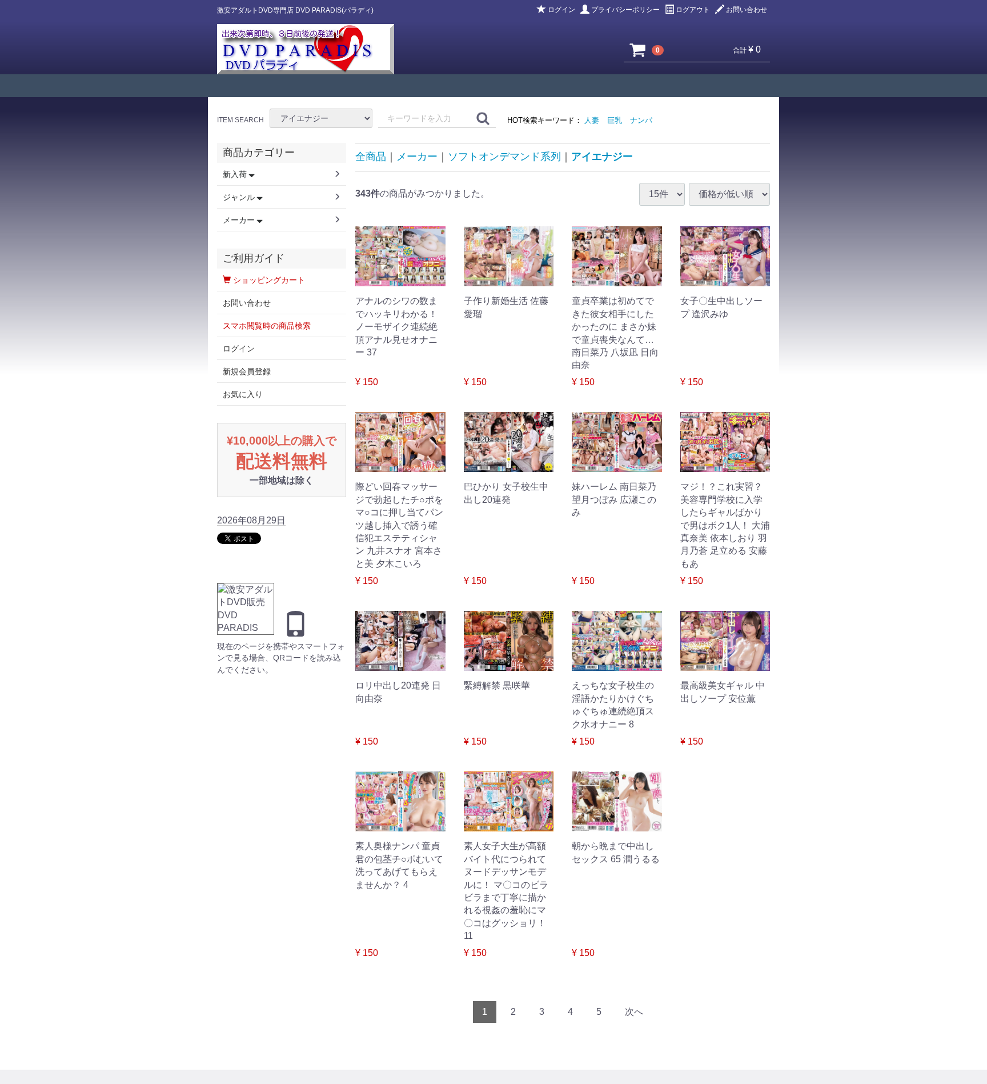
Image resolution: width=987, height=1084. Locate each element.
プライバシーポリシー (625, 10)
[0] (638, 49)
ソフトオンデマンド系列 (504, 156)
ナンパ (641, 120)
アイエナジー (602, 156)
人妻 (591, 120)
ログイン (561, 10)
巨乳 (614, 120)
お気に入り (243, 394)
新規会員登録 (247, 371)
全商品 (370, 156)
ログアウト (693, 10)
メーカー (417, 156)
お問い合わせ (746, 10)
